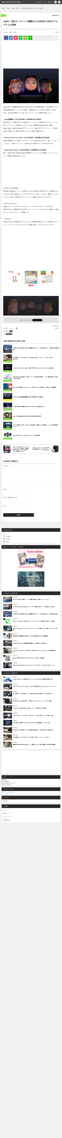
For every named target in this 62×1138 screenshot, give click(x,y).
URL (4, 505)
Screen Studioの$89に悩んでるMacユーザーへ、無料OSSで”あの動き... (30, 708)
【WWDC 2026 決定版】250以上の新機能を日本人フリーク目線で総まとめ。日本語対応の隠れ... (36, 614)
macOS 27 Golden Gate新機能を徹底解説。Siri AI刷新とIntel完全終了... (30, 643)
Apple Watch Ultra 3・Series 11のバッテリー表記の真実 (26, 435)
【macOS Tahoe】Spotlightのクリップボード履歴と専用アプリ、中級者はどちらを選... (34, 606)
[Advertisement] (31, 55)
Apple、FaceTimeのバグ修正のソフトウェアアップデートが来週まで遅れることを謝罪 (33, 621)
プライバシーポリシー (8, 792)
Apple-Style (4, 779)
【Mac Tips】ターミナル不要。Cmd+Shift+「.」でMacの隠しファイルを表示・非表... (33, 715)
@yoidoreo (27, 320)
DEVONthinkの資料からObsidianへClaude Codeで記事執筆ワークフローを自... (32, 722)
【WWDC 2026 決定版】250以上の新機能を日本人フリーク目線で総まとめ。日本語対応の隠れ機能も (36, 348)
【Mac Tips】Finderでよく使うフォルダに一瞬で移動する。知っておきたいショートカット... (35, 686)
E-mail (5, 497)
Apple (3, 15)
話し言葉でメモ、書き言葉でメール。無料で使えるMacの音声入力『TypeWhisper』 (33, 693)
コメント (13, 328)
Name (4, 489)
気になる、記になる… (7, 784)
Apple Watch (7, 438)
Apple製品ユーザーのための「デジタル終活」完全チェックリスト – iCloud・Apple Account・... (33, 358)
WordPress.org (6, 820)
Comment (5, 466)
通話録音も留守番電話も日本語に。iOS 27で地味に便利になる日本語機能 (30, 636)
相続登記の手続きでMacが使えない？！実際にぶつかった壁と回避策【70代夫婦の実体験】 (34, 744)
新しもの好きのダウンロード (8, 783)
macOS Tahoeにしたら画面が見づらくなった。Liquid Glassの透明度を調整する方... (33, 679)
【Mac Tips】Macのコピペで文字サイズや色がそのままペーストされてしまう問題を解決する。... (34, 651)
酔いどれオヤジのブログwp (11, 2)
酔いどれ (6, 32)
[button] (55, 2)
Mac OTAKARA (5, 781)
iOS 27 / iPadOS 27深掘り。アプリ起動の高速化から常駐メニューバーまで (31, 599)
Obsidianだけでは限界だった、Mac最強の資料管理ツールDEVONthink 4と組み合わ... (33, 730)
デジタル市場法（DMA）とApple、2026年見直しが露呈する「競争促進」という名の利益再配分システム (35, 425)
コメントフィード (7, 816)
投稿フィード (6, 813)
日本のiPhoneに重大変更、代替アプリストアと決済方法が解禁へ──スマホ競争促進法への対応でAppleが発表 (35, 377)
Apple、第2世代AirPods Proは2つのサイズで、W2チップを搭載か (29, 658)
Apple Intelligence (8, 351)
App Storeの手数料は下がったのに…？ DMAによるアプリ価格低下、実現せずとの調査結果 (34, 387)
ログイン (5, 810)
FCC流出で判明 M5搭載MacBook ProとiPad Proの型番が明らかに (29, 406)
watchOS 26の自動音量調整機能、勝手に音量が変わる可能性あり (28, 397)
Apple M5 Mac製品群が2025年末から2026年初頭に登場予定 (27, 416)
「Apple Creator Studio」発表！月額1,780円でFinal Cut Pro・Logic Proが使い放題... (33, 368)
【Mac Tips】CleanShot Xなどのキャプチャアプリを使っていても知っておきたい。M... (34, 665)
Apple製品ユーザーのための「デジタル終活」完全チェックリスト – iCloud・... (32, 737)
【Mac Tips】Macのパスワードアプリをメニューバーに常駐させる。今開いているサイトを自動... (35, 629)
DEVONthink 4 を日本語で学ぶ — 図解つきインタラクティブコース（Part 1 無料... (32, 701)
